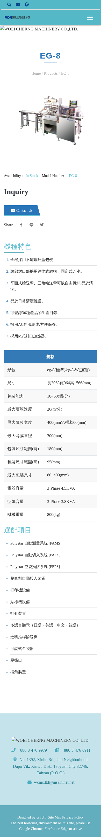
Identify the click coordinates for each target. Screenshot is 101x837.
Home (37, 73)
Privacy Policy (73, 817)
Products (51, 73)
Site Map (54, 817)
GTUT (41, 817)
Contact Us (23, 211)
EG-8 (64, 73)
